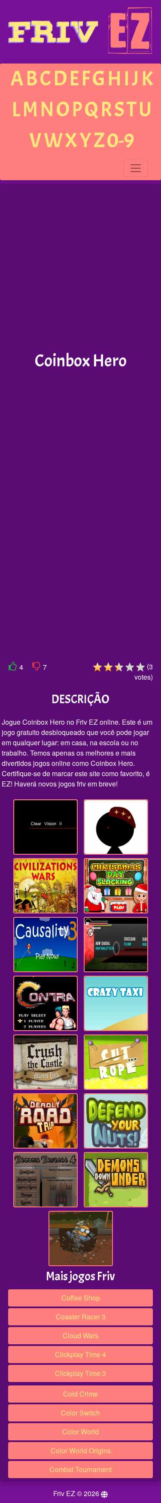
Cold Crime (80, 1394)
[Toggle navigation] (136, 168)
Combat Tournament (80, 1469)
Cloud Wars (80, 1335)
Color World (80, 1431)
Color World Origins (81, 1450)
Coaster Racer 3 (81, 1317)
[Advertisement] (80, 267)
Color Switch (80, 1413)
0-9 (120, 140)
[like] (13, 667)
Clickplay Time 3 (80, 1373)
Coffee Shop (80, 1298)
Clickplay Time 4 (80, 1354)
